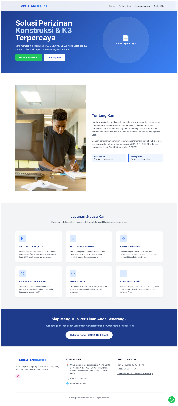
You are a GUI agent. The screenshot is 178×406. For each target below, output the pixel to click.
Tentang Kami (125, 6)
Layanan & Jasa (142, 6)
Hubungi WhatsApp (28, 57)
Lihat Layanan (54, 57)
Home (112, 6)
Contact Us (159, 6)
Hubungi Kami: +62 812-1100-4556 (89, 335)
